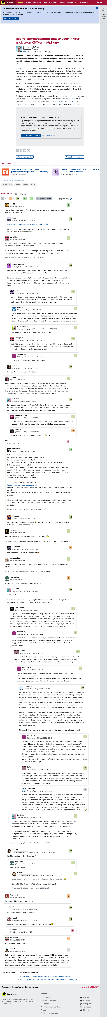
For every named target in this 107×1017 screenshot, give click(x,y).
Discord (86, 1010)
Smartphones (7, 185)
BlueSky (86, 997)
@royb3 (12, 932)
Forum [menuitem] (78, 2)
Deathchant (19, 608)
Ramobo (13, 949)
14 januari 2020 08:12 (17, 951)
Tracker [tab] (104, 10)
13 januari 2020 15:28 (29, 909)
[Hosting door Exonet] (89, 987)
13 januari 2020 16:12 (17, 561)
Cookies (44, 1013)
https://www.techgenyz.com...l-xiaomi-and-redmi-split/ (27, 224)
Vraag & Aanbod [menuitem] (66, 2)
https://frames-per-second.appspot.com (22, 485)
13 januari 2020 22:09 (45, 791)
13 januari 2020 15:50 (31, 432)
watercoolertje (23, 326)
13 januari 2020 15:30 (30, 368)
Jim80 (7, 441)
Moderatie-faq (20, 194)
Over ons (52, 1001)
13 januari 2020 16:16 (31, 610)
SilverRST (13, 929)
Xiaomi (25, 185)
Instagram (87, 1004)
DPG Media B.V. (28, 999)
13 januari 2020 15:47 (28, 401)
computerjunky (16, 558)
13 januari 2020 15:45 (31, 591)
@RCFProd (18, 418)
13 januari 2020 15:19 (17, 940)
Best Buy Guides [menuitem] (39, 2)
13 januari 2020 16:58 (47, 852)
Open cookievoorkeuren (31, 135)
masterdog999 (18, 264)
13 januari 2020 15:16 (17, 239)
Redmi (17, 185)
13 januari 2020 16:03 (33, 310)
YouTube (86, 1001)
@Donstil (18, 864)
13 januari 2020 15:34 (24, 932)
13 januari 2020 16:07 (35, 340)
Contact (44, 1001)
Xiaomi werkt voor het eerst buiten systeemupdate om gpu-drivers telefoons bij (29, 170)
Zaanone (15, 516)
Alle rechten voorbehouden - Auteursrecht (17, 1001)
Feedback (27, 51)
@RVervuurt (16, 909)
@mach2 (15, 220)
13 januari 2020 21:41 (45, 769)
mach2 (12, 204)
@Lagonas (20, 310)
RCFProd (15, 399)
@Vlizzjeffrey (24, 653)
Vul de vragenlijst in (11, 18)
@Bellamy (15, 401)
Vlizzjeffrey (21, 354)
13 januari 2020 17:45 (27, 451)
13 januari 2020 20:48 (44, 738)
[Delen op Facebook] (17, 150)
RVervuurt (14, 895)
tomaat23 (16, 449)
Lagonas (18, 291)
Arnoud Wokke (33, 47)
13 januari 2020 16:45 (30, 549)
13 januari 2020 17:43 (37, 670)
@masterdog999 (20, 293)
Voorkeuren (53, 1013)
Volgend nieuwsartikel (74, 157)
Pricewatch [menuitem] (54, 2)
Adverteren (45, 997)
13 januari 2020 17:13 (17, 206)
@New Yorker (17, 591)
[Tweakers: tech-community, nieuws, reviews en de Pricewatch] (8, 2)
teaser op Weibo (25, 68)
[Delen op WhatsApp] (28, 150)
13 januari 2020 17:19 (49, 329)
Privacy (44, 1010)
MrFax (14, 906)
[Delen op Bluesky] (24, 150)
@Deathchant (22, 634)
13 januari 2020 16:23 (31, 418)
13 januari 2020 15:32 (30, 267)
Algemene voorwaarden (50, 1007)
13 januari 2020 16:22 (35, 817)
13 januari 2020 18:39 (27, 220)
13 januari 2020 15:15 (17, 897)
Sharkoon (16, 547)
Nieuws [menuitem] (20, 2)
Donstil (15, 850)
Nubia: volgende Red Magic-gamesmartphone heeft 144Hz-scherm (45, 977)
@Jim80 (15, 451)
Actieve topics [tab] (104, 17)
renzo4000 (14, 530)
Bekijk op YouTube (48, 135)
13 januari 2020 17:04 (35, 634)
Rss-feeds (87, 1007)
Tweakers (5, 999)
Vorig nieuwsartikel (25, 157)
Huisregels (45, 1004)
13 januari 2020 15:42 (12, 443)
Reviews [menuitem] (28, 2)
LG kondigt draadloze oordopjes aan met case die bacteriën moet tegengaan (48, 980)
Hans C (20, 307)
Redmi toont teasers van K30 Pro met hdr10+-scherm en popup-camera (80, 170)
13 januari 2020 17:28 (27, 519)
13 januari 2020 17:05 (35, 357)
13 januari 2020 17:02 (30, 864)
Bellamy (15, 366)
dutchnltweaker (21, 415)
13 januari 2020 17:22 (38, 653)
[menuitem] (94, 2)
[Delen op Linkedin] (21, 150)
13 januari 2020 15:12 (17, 533)
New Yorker (14, 577)
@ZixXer (25, 670)
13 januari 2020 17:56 (42, 689)
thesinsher (28, 686)
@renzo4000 (16, 549)
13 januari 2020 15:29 (17, 380)
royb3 (14, 918)
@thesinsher (31, 738)
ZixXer (22, 651)
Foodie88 (16, 218)
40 (49, 51)
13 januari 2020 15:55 (35, 293)
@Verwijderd (16, 267)
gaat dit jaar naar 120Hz (64, 101)
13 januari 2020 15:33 (17, 580)
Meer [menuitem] (84, 2)
